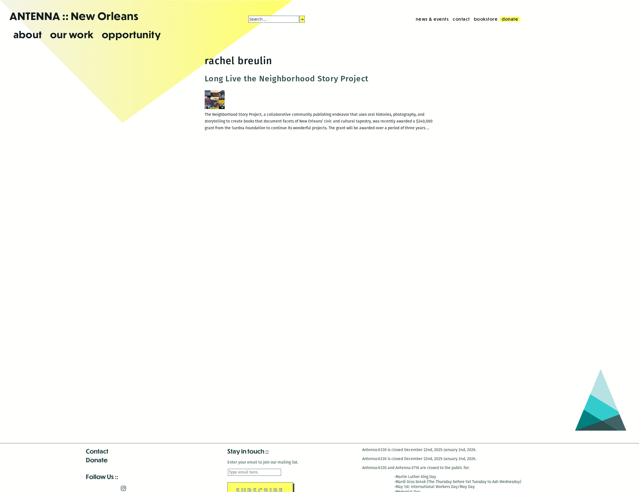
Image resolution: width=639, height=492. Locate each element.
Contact (97, 451)
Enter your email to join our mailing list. (262, 462)
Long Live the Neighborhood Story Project (286, 78)
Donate (97, 460)
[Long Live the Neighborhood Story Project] (215, 107)
